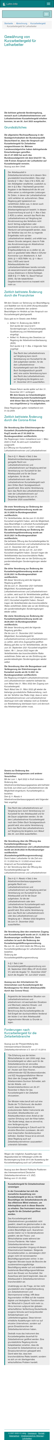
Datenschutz (14, 1436)
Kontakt (41, 1433)
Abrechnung (21, 23)
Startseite (8, 23)
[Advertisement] (27, 78)
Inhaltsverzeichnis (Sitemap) (32, 1436)
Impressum (32, 1433)
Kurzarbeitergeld (38, 23)
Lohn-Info (12, 4)
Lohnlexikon (27, 1438)
